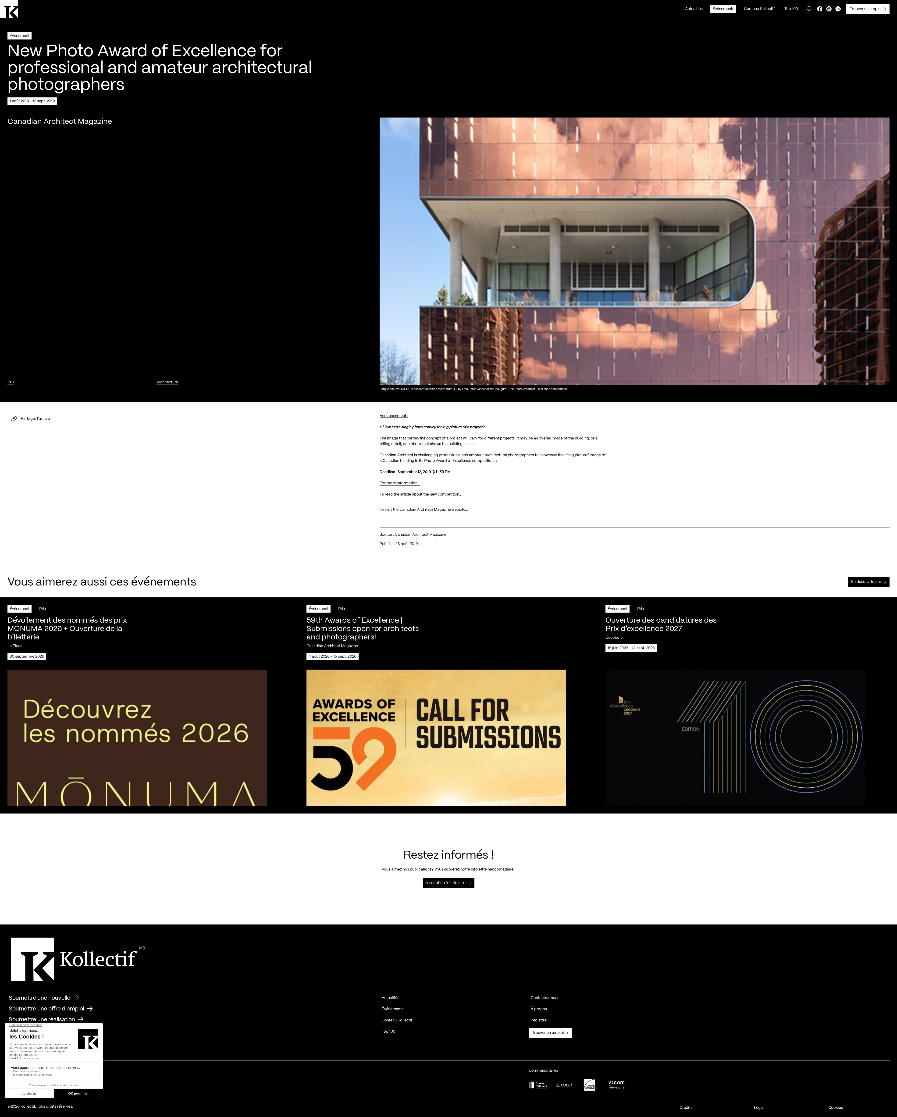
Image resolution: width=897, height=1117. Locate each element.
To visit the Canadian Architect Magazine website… (424, 509)
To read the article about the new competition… (421, 494)
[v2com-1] (616, 1085)
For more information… (400, 483)
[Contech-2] (538, 1085)
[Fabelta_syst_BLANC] (564, 1085)
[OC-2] (590, 1085)
